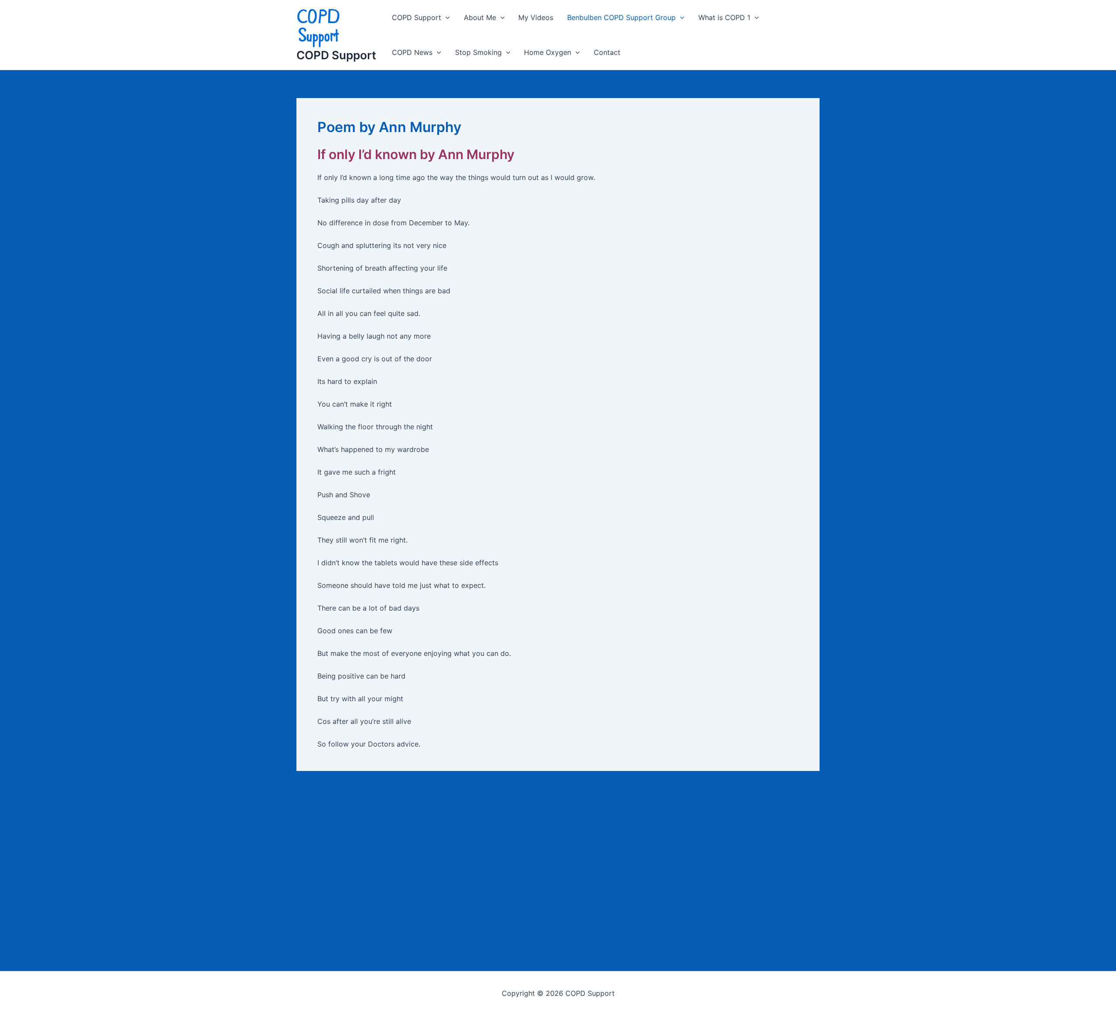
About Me (480, 17)
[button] (445, 17)
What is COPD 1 (724, 17)
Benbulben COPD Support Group (621, 17)
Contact (607, 52)
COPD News (412, 52)
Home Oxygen (547, 52)
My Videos (535, 17)
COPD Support (336, 55)
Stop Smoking (478, 52)
